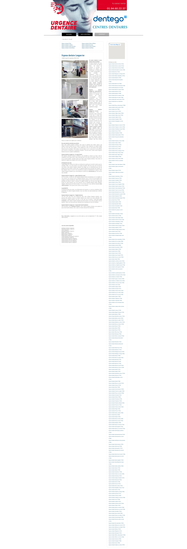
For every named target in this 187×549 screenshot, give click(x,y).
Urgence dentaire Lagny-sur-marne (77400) (116, 278)
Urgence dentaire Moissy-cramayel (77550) (116, 335)
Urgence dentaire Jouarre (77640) (115, 253)
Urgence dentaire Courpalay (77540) (115, 180)
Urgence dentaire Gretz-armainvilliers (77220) (117, 239)
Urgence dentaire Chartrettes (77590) (115, 132)
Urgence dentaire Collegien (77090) (115, 156)
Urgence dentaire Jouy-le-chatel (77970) (116, 255)
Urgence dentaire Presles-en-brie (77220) (116, 406)
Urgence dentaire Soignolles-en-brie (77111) (116, 487)
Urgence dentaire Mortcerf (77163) (115, 361)
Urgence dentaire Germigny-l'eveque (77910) (117, 229)
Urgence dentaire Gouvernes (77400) (115, 233)
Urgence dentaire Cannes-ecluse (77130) (116, 107)
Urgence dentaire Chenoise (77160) (115, 144)
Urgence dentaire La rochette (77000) (115, 276)
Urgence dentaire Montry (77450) (114, 355)
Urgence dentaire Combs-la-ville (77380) (116, 158)
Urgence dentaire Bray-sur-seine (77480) (116, 97)
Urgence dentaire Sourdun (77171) (115, 493)
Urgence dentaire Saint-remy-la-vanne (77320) (117, 454)
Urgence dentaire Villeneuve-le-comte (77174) (117, 525)
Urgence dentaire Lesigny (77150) (115, 286)
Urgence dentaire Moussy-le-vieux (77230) (116, 367)
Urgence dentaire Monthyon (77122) (115, 349)
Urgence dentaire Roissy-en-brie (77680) (116, 418)
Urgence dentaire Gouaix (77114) (114, 231)
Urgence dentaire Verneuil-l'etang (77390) (116, 517)
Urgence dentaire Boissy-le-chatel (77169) (116, 89)
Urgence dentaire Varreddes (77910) (115, 511)
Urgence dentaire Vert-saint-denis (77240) (116, 523)
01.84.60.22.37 (116, 8)
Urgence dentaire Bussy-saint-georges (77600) (117, 105)
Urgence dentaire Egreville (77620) (115, 203)
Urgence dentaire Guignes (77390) (115, 249)
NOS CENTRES (85, 34)
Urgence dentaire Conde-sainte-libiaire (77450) (117, 164)
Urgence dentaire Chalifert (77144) (115, 117)
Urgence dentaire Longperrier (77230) (115, 298)
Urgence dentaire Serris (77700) (114, 481)
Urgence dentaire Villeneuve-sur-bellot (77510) (117, 527)
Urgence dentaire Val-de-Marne (68, 47)
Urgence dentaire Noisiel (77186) (114, 381)
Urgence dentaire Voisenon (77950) (115, 538)
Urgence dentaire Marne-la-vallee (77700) (116, 320)
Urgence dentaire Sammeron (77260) (115, 471)
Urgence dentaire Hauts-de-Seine (69, 46)
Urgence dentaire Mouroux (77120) (115, 363)
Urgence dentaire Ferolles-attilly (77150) (116, 217)
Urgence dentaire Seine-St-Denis (89, 46)
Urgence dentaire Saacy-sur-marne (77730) (116, 424)
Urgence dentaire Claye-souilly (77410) (115, 154)
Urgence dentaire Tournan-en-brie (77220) (116, 503)
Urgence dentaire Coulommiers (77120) (116, 176)
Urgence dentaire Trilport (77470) (114, 505)
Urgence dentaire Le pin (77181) (114, 284)
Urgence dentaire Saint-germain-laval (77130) (117, 434)
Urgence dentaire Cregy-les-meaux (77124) (116, 186)
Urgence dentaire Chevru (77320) (115, 148)
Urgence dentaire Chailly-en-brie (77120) (116, 115)
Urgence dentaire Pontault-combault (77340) (116, 402)
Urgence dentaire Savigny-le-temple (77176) (116, 477)
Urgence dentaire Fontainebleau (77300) (116, 221)
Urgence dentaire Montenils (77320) (115, 341)
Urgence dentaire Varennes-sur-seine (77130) (117, 509)
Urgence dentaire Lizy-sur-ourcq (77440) (116, 294)
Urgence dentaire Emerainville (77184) (115, 205)
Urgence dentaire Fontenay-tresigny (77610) (116, 225)
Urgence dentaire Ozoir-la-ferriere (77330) (116, 389)
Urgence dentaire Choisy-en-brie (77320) (116, 152)
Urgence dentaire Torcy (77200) (114, 499)
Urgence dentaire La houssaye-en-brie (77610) (117, 274)
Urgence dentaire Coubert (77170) (115, 170)
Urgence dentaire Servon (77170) (115, 483)
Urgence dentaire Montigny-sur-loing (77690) (117, 353)
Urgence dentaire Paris (66, 43)
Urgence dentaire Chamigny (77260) (115, 119)
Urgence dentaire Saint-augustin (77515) (116, 426)
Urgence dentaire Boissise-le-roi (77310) (116, 87)
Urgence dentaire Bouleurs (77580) (115, 93)
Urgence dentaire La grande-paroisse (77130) (117, 272)
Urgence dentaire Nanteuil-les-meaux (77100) (117, 373)
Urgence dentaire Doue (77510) (114, 199)
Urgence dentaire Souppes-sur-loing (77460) (116, 491)
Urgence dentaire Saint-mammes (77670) (116, 444)
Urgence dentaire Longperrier (73, 55)
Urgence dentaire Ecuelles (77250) (115, 201)
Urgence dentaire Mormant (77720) (115, 359)
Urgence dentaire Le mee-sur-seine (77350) (116, 282)
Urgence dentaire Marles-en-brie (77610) (116, 318)
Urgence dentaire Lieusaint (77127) (115, 288)
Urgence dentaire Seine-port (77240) (115, 479)
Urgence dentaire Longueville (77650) (115, 300)
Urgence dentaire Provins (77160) (115, 410)
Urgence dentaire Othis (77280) (114, 387)
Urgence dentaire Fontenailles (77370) (115, 223)
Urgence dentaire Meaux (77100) (114, 326)
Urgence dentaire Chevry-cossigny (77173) (116, 150)
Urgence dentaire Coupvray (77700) (115, 178)
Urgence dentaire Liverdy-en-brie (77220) (116, 290)
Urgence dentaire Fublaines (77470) (115, 227)
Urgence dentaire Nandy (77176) (114, 369)
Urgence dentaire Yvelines (67, 44)
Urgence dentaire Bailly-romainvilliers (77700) (117, 75)
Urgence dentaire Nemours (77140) (115, 375)
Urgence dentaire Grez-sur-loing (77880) (116, 241)
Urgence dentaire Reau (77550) (114, 414)
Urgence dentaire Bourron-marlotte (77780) (116, 95)
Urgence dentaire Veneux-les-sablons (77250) (117, 515)
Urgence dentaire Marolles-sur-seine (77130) (117, 322)
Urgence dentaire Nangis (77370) (114, 371)
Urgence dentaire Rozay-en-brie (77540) (116, 420)
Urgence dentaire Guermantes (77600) (115, 247)
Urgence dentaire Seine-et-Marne (89, 43)
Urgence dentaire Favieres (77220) (115, 215)
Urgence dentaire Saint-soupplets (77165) (116, 460)
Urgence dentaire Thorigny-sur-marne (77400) (117, 497)
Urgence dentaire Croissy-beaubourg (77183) (117, 188)
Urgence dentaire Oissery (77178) (115, 385)
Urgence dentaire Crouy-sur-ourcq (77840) (116, 190)
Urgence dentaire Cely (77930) (114, 109)
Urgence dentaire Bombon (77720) (115, 91)
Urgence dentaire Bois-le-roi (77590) (115, 83)
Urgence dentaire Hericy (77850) (114, 251)
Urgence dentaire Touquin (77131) (115, 501)
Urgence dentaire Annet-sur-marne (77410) (116, 65)
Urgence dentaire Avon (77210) (114, 71)
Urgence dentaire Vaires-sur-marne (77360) (116, 507)
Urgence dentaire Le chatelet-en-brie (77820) (117, 280)
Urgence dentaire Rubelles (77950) (115, 422)
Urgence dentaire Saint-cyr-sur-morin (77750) (117, 428)
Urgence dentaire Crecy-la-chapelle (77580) (116, 184)
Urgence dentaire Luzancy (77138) (115, 310)
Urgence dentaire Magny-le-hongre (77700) (116, 312)
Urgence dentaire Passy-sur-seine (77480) (116, 393)
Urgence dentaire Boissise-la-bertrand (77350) (117, 85)
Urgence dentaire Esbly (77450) (114, 207)
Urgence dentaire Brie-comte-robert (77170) (116, 99)
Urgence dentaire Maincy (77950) (115, 314)
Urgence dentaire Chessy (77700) (115, 146)
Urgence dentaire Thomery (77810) (115, 495)
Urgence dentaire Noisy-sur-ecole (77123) (116, 383)
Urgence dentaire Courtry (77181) (115, 182)
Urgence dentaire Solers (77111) (114, 489)
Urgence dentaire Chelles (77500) (115, 142)
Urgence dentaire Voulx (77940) (114, 542)
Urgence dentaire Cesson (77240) (115, 111)
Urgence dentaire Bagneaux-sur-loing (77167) (117, 73)
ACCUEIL (69, 34)
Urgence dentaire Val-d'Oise (87, 47)
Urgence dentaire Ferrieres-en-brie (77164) (116, 219)
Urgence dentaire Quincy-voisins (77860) (116, 412)
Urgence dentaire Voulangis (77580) (115, 540)
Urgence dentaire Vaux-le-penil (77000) (115, 513)
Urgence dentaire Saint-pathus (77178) (115, 448)
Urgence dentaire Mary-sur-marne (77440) (116, 324)
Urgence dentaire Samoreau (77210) (115, 475)
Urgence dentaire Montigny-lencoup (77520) (116, 351)
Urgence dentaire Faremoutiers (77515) (116, 213)
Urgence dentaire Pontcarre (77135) (115, 404)
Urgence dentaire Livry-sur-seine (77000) (116, 292)
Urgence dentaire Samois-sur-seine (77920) (116, 473)
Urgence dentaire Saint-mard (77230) (115, 446)
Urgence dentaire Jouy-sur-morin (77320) (116, 257)
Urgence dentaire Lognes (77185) (115, 296)
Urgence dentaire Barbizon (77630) (115, 77)
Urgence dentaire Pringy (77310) (114, 408)
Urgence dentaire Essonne (87, 44)
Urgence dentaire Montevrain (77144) (115, 347)
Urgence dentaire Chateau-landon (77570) (116, 134)
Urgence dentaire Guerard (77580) (115, 245)
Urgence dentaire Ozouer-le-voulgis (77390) (116, 391)
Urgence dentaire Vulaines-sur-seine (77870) (117, 544)
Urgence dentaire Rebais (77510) (114, 416)
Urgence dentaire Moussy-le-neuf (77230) (116, 365)
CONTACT (102, 34)
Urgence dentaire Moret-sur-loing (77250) (116, 357)
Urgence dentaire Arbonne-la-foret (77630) (116, 67)
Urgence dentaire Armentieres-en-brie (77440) (117, 69)
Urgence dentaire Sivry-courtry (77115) (116, 485)
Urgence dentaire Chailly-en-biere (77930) (116, 113)
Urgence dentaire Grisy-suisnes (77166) (116, 243)
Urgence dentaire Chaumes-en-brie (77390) (116, 140)
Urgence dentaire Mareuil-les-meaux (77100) (117, 316)
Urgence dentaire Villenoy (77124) (115, 529)
